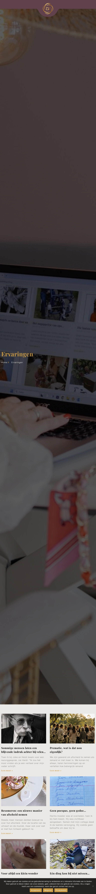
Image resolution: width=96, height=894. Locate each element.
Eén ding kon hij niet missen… (70, 873)
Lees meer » (7, 770)
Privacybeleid (61, 890)
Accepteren (35, 890)
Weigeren (48, 890)
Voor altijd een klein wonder (19, 873)
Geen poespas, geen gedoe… (68, 810)
